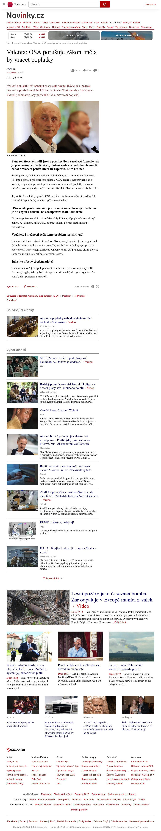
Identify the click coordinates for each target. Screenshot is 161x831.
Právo (9, 68)
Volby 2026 (12, 761)
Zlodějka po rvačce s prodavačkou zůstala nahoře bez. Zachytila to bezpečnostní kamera (69, 494)
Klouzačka (89, 799)
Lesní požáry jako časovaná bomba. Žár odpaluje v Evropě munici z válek (112, 596)
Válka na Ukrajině (71, 22)
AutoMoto (26, 27)
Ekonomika (115, 22)
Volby (45, 22)
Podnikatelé (80, 296)
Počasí (110, 27)
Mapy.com (46, 794)
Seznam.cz (150, 4)
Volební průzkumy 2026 (18, 766)
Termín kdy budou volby (18, 775)
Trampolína (63, 799)
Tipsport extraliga (65, 770)
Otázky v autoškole (140, 779)
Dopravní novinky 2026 (142, 770)
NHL (58, 783)
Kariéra (43, 821)
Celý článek (120, 622)
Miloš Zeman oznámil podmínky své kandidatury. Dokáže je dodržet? (63, 360)
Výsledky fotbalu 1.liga (67, 766)
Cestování (45, 27)
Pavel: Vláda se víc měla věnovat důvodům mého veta (79, 667)
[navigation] (3, 4)
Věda (35, 27)
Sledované (146, 27)
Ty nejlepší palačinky (91, 761)
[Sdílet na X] (97, 286)
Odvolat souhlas (119, 821)
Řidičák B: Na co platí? (142, 775)
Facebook (12, 821)
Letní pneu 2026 (139, 761)
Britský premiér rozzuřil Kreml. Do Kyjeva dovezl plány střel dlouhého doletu (67, 386)
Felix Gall (36, 779)
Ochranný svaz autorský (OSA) (43, 296)
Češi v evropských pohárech (122, 794)
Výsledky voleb (14, 770)
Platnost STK (137, 783)
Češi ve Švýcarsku (115, 775)
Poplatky (66, 296)
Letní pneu (98, 804)
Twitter (23, 821)
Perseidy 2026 (82, 794)
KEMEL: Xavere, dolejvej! (57, 522)
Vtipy (42, 366)
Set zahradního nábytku (109, 799)
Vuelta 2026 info (40, 761)
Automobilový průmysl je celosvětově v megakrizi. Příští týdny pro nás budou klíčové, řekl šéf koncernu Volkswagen (65, 440)
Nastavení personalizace (141, 821)
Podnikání (12, 300)
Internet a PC (13, 27)
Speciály (101, 27)
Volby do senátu (14, 779)
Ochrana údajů (101, 821)
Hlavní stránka (14, 22)
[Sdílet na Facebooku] (92, 286)
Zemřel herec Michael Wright (59, 410)
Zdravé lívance (88, 770)
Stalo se (27, 22)
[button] (53, 127)
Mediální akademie (66, 821)
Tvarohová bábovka (91, 775)
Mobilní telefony (43, 804)
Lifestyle (127, 22)
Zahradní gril (129, 799)
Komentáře (86, 22)
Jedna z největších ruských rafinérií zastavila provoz (126, 667)
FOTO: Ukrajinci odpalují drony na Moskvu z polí (68, 550)
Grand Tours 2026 (41, 783)
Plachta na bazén (47, 799)
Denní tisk (134, 27)
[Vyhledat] (105, 4)
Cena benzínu (98, 794)
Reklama (33, 821)
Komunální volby (15, 783)
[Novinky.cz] (25, 16)
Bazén (32, 799)
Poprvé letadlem (114, 766)
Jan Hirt (35, 770)
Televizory (126, 804)
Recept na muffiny (90, 766)
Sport (84, 27)
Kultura (104, 22)
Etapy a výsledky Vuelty (43, 766)
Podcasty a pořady (71, 27)
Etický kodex (85, 821)
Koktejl (136, 22)
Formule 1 (61, 779)
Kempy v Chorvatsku (116, 761)
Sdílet (88, 70)
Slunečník (77, 799)
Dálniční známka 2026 (142, 766)
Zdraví (43, 474)
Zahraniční (55, 22)
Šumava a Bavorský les (118, 770)
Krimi (96, 22)
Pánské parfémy (79, 809)
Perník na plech (89, 783)
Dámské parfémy (82, 804)
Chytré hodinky (141, 804)
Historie (56, 27)
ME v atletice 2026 (65, 775)
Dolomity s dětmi (114, 783)
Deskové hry (112, 804)
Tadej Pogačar (39, 775)
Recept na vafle (89, 779)
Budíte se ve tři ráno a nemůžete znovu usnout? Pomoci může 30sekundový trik (65, 468)
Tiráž (52, 821)
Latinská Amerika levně (117, 779)
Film (42, 414)
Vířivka (141, 799)
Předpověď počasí (63, 794)
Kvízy (92, 27)
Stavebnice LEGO (62, 804)
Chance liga (62, 761)
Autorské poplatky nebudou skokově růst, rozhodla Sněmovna (66, 320)
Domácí (36, 22)
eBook (77, 70)
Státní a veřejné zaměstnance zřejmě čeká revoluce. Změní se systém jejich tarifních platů (27, 669)
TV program (121, 27)
